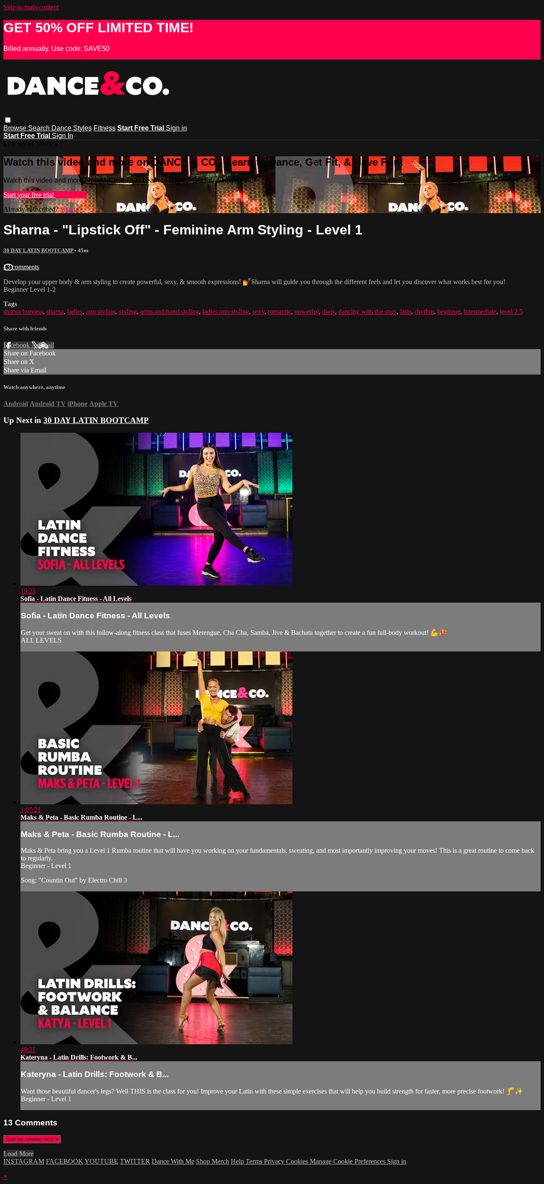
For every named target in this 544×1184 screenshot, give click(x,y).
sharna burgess (23, 311)
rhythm (424, 311)
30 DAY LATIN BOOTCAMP (38, 250)
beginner (448, 311)
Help (238, 1161)
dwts (328, 311)
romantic (279, 311)
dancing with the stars (367, 311)
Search (39, 128)
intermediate (480, 311)
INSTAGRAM (23, 1161)
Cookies (298, 1161)
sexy (258, 311)
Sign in (176, 128)
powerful (307, 311)
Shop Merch (212, 1161)
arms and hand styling (169, 311)
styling (128, 311)
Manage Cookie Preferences (348, 1161)
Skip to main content (31, 7)
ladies (74, 311)
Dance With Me (173, 1161)
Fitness (105, 128)
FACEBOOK (64, 1161)
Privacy (275, 1161)
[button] (8, 120)
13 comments (21, 267)
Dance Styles (71, 128)
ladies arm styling (225, 311)
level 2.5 (511, 311)
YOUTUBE (101, 1161)
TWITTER (135, 1161)
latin (405, 311)
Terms (255, 1161)
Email (46, 345)
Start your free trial (29, 194)
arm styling (101, 311)
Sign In (62, 135)
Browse (15, 128)
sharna (55, 311)
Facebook (17, 345)
